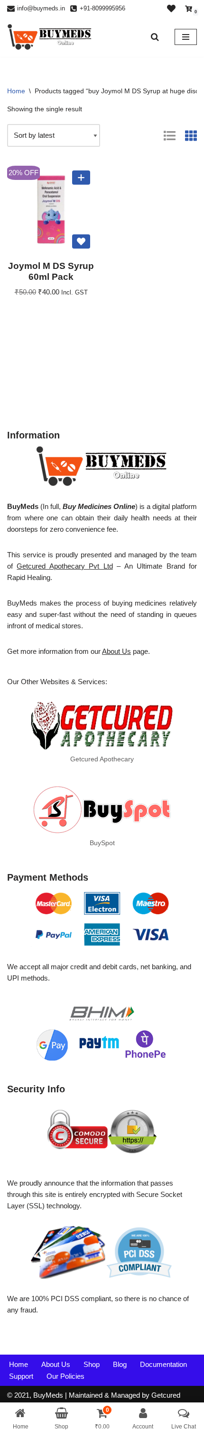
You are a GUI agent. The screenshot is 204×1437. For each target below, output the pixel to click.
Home (16, 91)
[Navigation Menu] (186, 37)
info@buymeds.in (41, 8)
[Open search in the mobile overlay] (155, 37)
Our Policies (65, 1376)
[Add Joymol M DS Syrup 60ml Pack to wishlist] (81, 241)
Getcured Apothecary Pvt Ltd (64, 566)
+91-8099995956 (102, 8)
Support (21, 1376)
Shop (91, 1364)
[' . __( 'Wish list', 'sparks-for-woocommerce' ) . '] (171, 8)
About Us (116, 651)
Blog (120, 1364)
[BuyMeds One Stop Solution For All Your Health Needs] (50, 37)
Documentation (163, 1364)
